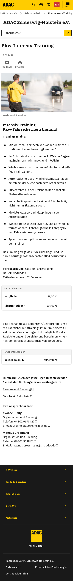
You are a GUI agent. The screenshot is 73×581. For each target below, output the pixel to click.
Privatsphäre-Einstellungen (51, 567)
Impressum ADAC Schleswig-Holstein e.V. (30, 560)
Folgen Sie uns (13, 494)
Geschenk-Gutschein (16, 396)
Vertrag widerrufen (17, 573)
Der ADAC (11, 506)
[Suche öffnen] (33, 4)
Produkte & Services (16, 482)
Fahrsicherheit (32, 13)
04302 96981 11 (23, 441)
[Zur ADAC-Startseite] (8, 4)
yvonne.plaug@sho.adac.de (30, 426)
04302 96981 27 (24, 421)
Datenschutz (13, 567)
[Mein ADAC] (41, 4)
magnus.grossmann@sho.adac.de (34, 445)
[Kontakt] (48, 4)
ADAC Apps (11, 470)
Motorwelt (11, 518)
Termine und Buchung (17, 389)
